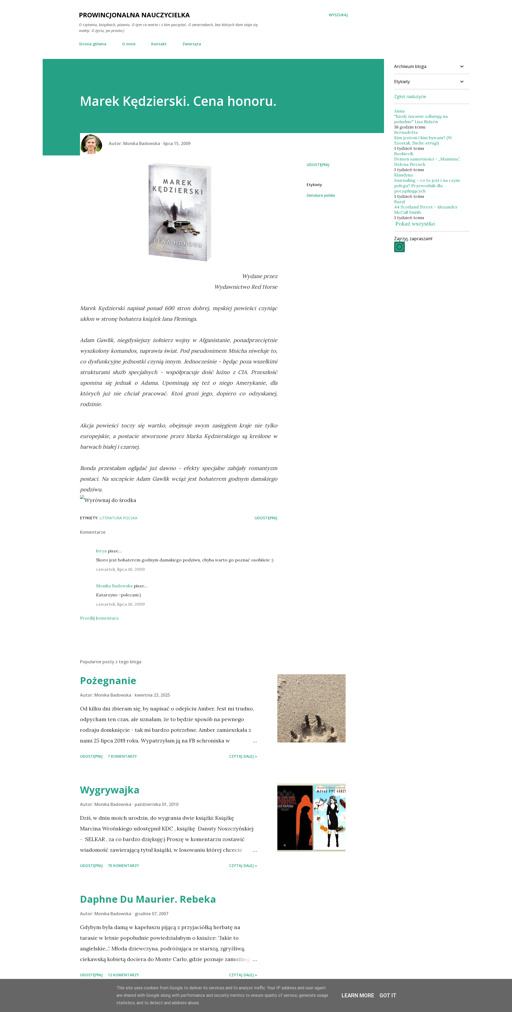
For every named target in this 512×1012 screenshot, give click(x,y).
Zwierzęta (191, 43)
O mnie (128, 43)
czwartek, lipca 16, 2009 (120, 569)
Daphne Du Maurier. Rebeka (148, 899)
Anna (399, 111)
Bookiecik (403, 153)
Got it (388, 995)
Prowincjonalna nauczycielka (134, 14)
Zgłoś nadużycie (410, 96)
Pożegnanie (108, 680)
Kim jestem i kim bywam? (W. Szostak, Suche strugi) (423, 140)
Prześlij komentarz (99, 618)
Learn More (358, 995)
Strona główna (92, 43)
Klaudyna (403, 175)
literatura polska (321, 195)
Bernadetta (406, 132)
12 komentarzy (123, 974)
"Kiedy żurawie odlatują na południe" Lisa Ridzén (421, 119)
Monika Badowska (114, 585)
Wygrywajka (109, 789)
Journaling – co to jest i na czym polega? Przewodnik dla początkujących (427, 186)
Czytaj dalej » (243, 756)
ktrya (101, 550)
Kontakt (159, 43)
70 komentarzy (123, 865)
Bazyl (399, 201)
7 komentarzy (122, 756)
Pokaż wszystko (415, 223)
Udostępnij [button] (318, 164)
